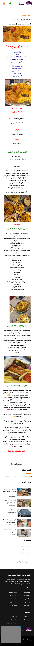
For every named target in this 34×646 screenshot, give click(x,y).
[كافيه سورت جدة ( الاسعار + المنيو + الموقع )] (24, 533)
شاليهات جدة (25, 547)
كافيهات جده (27, 605)
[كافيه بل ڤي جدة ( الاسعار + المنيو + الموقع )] (24, 513)
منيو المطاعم (27, 592)
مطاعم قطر (14, 605)
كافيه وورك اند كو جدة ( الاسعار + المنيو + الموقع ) (9, 491)
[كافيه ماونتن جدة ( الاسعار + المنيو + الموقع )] (24, 523)
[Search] (9, 3)
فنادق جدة (25, 550)
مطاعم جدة (25, 556)
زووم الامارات (27, 602)
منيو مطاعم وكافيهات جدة (22, 562)
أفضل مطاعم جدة (17, 464)
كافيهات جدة (25, 553)
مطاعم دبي (27, 599)
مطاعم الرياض (26, 596)
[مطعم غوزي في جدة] (17, 34)
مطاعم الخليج (13, 602)
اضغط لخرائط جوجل (17, 123)
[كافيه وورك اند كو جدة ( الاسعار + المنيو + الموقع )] (24, 492)
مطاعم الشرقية (13, 596)
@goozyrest (17, 144)
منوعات (26, 559)
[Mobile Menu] (4, 3)
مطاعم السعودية (13, 592)
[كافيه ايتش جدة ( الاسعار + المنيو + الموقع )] (24, 503)
